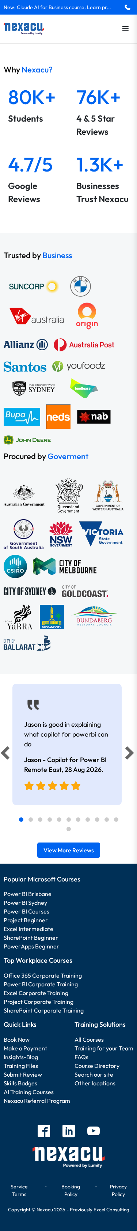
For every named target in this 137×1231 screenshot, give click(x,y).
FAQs (81, 1057)
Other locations (95, 1083)
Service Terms (19, 1190)
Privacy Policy (118, 1190)
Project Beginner (26, 920)
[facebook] (44, 1132)
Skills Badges (20, 1083)
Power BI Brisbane (28, 893)
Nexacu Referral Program (37, 1100)
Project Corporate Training (38, 1001)
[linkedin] (68, 1132)
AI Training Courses (29, 1092)
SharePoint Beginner (31, 937)
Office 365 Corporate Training (43, 975)
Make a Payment (25, 1048)
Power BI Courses (26, 911)
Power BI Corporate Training (41, 984)
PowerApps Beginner (31, 946)
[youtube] (93, 1132)
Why (28, 69)
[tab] (21, 819)
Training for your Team (104, 1048)
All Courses (89, 1039)
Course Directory (97, 1065)
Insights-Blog (21, 1057)
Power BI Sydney (25, 902)
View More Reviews (68, 850)
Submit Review (23, 1074)
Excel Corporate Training (36, 993)
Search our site (94, 1074)
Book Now (17, 1039)
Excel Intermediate (28, 928)
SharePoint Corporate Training (44, 1010)
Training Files (21, 1065)
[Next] (131, 754)
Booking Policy (70, 1190)
